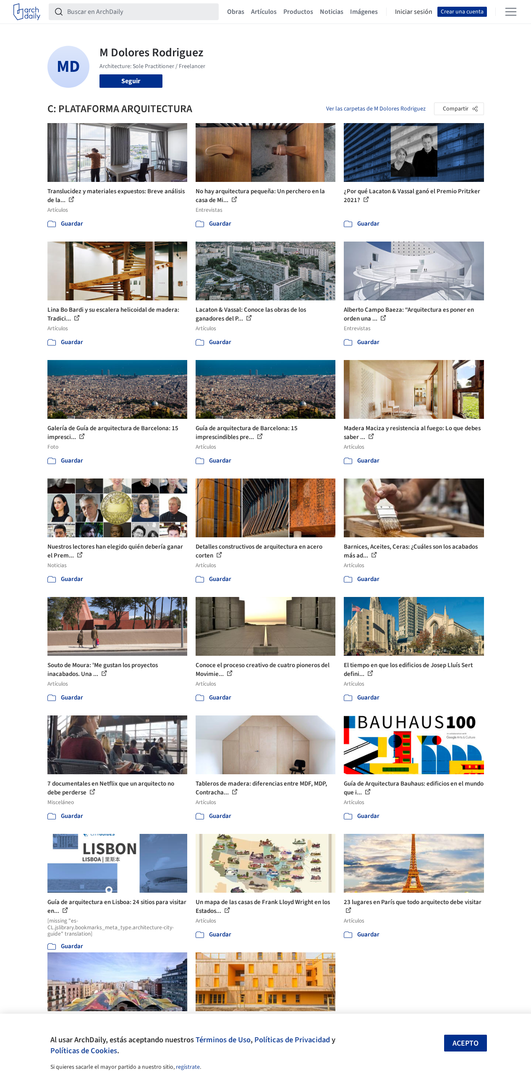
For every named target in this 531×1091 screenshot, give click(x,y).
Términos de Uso (223, 1039)
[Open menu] (511, 11)
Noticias (331, 11)
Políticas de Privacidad (292, 1039)
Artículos (264, 11)
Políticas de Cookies (83, 1050)
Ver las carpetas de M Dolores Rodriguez (376, 109)
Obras (235, 11)
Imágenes (364, 11)
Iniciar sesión (413, 11)
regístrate (188, 1067)
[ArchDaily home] (26, 11)
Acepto (466, 1043)
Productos (298, 11)
